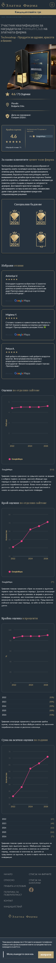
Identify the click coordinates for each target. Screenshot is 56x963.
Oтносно (9, 880)
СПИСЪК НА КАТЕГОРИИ (35, 882)
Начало (3, 17)
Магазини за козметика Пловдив (14, 17)
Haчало (8, 874)
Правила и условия (15, 886)
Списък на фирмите (40, 874)
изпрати (46, 954)
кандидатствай (13, 906)
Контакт (8, 900)
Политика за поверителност (13, 893)
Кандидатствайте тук (28, 12)
